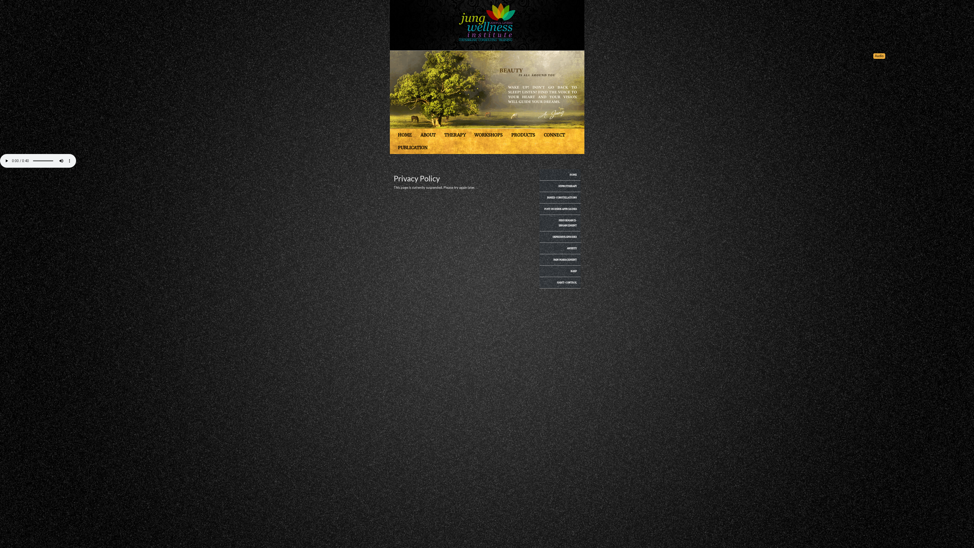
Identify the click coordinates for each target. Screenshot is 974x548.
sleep (573, 271)
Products (523, 135)
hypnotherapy (568, 186)
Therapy (455, 135)
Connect (554, 135)
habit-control (567, 282)
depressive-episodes (565, 236)
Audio (879, 56)
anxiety (572, 248)
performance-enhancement (568, 223)
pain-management (565, 259)
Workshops (488, 135)
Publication (413, 147)
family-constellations (562, 197)
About (428, 135)
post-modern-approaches (560, 209)
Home (405, 135)
